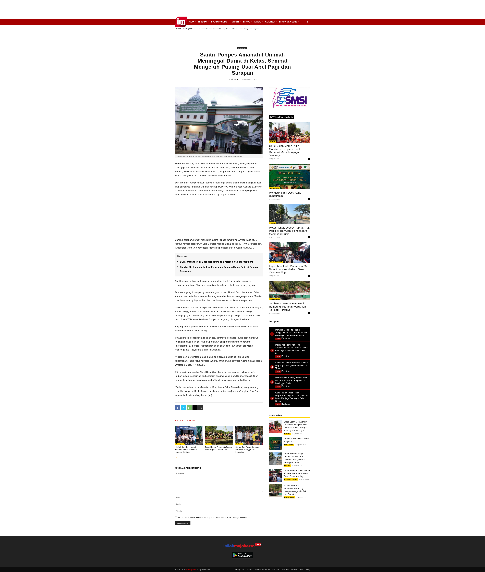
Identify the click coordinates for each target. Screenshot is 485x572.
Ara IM (236, 79)
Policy (308, 569)
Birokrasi (209, 444)
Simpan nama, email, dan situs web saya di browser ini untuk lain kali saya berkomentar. (214, 517)
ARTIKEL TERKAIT (185, 420)
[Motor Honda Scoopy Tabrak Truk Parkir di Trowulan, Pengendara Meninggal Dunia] (289, 214)
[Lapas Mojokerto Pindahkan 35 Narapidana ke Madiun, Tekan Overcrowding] (289, 252)
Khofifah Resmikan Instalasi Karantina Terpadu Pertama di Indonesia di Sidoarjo (186, 449)
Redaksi (249, 569)
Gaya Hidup (270, 22)
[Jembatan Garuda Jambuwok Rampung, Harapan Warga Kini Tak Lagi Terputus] (289, 290)
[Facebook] (177, 407)
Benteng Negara (275, 299)
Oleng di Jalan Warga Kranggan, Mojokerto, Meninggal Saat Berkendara (247, 449)
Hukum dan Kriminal (276, 262)
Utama (191, 22)
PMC (301, 569)
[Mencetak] (200, 407)
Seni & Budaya (274, 188)
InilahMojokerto (190, 569)
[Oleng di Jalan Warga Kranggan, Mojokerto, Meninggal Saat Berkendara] (249, 435)
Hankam (257, 22)
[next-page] (180, 457)
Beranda (178, 29)
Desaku (246, 22)
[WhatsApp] (189, 407)
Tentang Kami (239, 569)
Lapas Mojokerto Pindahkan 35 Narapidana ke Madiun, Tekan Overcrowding (288, 269)
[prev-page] (176, 457)
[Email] (195, 407)
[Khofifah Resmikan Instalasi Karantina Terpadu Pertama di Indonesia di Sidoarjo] (189, 435)
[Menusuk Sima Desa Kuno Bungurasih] (289, 176)
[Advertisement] (242, 10)
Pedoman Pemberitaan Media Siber (267, 569)
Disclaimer (285, 569)
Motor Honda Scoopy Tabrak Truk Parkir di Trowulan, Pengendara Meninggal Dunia (289, 230)
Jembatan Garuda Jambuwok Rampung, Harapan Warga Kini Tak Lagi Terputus (288, 306)
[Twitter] (183, 407)
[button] (307, 22)
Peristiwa (202, 22)
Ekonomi (235, 22)
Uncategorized (188, 29)
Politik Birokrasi (219, 22)
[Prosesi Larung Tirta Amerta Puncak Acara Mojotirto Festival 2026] (219, 435)
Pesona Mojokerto (288, 22)
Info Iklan (294, 569)
